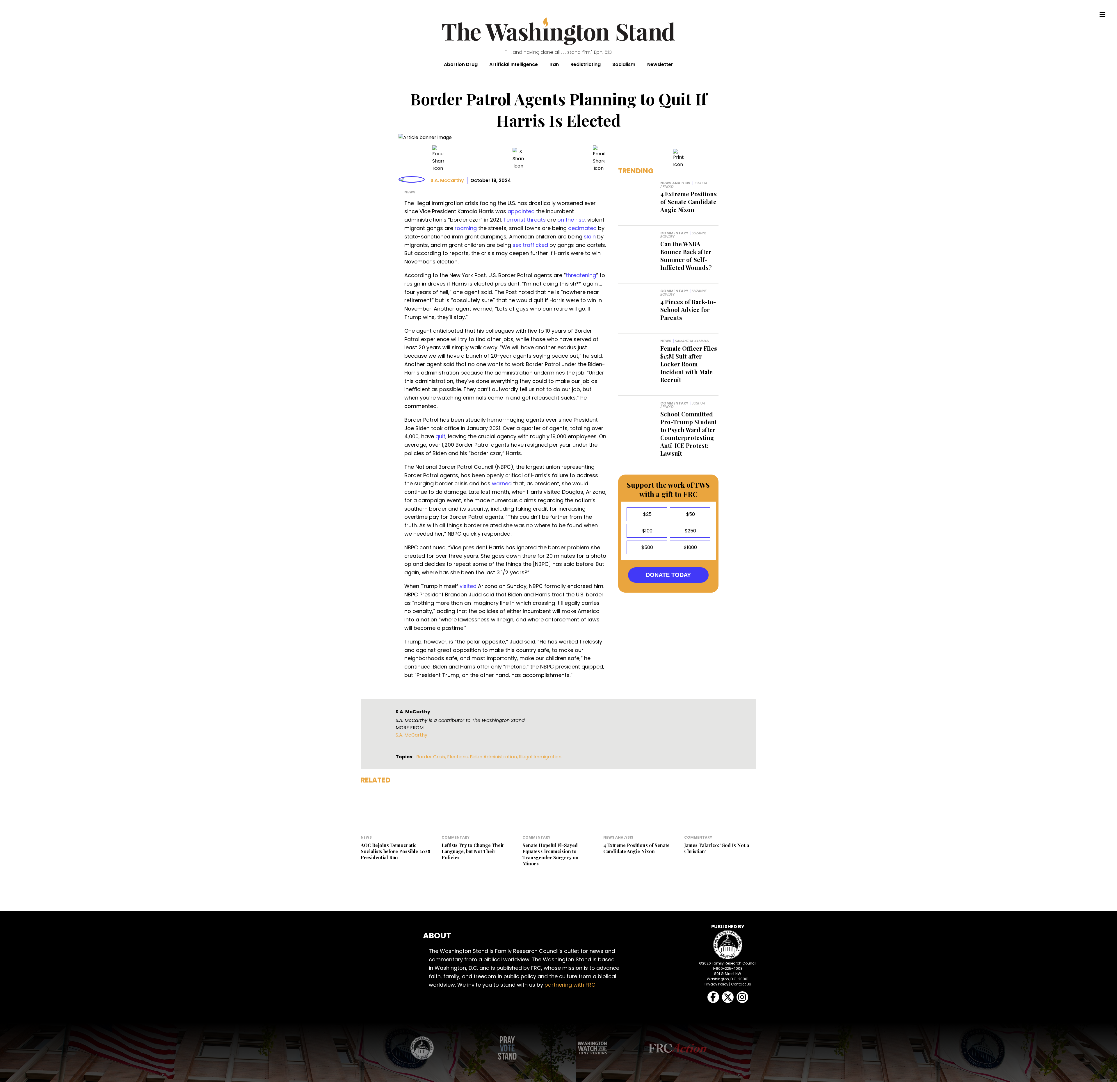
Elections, (458, 756)
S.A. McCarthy (447, 180)
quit (440, 436)
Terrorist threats (524, 219)
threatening (581, 275)
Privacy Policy (716, 984)
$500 (646, 547)
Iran (554, 64)
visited (468, 586)
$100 (646, 530)
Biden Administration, (494, 756)
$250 (690, 530)
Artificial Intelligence (513, 64)
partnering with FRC (570, 984)
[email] (598, 158)
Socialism (623, 64)
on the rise (571, 219)
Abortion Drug (461, 64)
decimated (582, 228)
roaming (466, 228)
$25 (647, 514)
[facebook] (438, 158)
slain (590, 236)
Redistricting (585, 64)
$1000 (690, 547)
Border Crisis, (431, 756)
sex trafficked (530, 245)
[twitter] (518, 158)
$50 (690, 514)
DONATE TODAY (668, 575)
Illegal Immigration (540, 756)
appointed (521, 211)
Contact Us (741, 984)
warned (502, 483)
